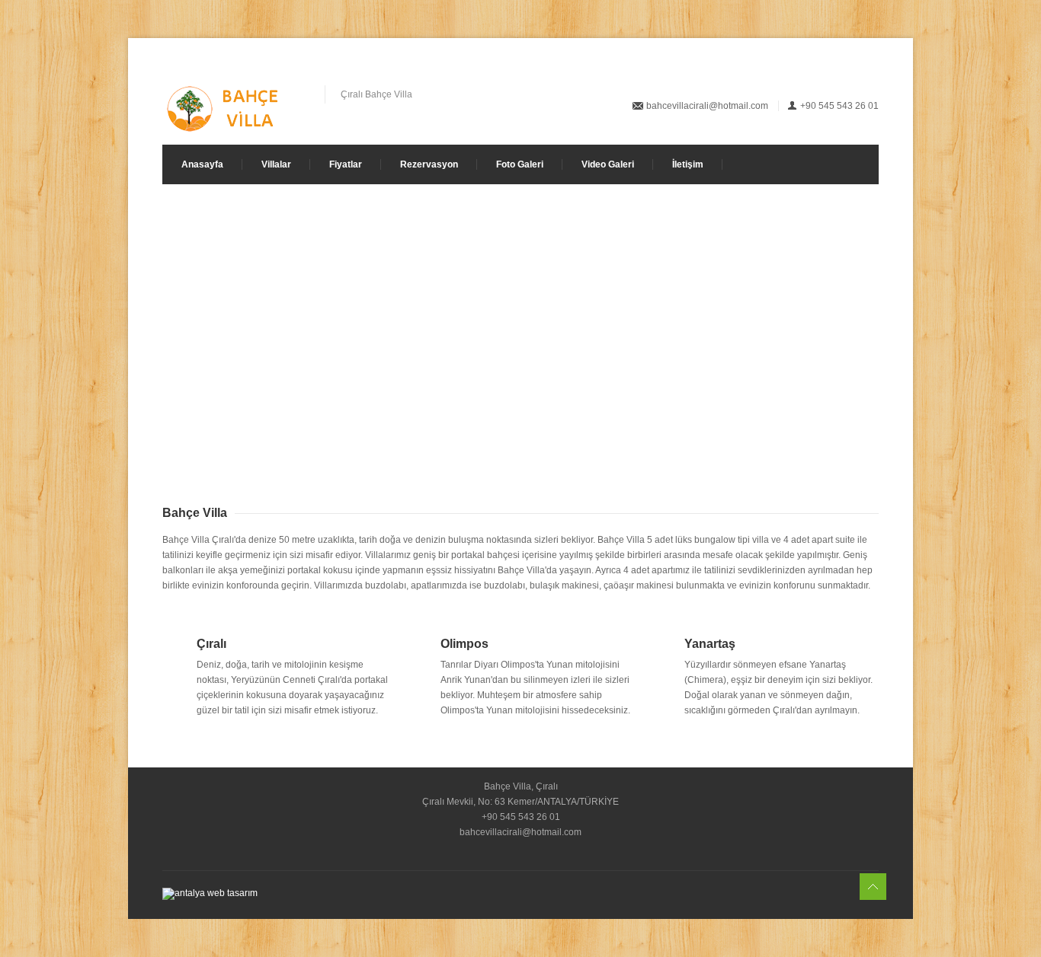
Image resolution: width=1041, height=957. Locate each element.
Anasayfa (202, 164)
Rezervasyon (429, 164)
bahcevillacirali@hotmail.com (707, 105)
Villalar (276, 164)
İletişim (687, 164)
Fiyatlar (345, 164)
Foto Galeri (519, 164)
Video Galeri (607, 164)
